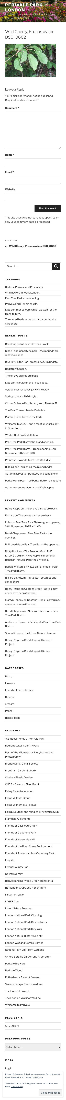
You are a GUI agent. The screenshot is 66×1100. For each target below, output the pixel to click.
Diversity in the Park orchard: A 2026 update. (31, 361)
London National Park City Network (26, 922)
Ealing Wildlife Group (17, 798)
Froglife (9, 860)
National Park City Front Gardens (24, 949)
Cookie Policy (17, 1086)
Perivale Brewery (15, 963)
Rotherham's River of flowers (22, 977)
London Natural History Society (23, 935)
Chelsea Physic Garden (19, 777)
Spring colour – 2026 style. (21, 396)
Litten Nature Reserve (18, 908)
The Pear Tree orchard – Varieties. (25, 410)
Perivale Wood (13, 970)
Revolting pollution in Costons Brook (27, 344)
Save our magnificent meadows (24, 984)
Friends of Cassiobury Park (21, 825)
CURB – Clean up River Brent (22, 784)
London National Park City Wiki (23, 929)
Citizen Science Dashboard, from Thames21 (31, 403)
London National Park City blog (23, 915)
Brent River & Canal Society (21, 763)
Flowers (10, 683)
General (10, 697)
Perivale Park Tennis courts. (21, 303)
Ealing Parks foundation (19, 791)
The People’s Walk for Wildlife (23, 998)
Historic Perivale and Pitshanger (24, 287)
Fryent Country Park (17, 867)
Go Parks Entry (14, 873)
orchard (9, 704)
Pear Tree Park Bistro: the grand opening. (29, 442)
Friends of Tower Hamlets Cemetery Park (29, 853)
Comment (12, 108)
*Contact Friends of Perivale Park (24, 738)
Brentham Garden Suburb (20, 770)
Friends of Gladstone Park (20, 832)
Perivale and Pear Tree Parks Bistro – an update (33, 480)
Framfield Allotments (17, 818)
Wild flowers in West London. (22, 292)
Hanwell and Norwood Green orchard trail (29, 880)
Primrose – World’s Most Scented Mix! (28, 460)
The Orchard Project (17, 991)
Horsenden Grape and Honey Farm (25, 887)
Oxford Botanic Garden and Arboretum (28, 956)
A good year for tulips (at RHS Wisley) (27, 389)
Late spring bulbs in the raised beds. (26, 382)
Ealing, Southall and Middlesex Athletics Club (32, 811)
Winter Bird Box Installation (21, 435)
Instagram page (14, 894)
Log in (8, 1068)
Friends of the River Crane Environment (28, 846)
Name (9, 154)
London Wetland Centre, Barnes (24, 942)
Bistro (8, 676)
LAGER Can (12, 901)
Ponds (9, 710)
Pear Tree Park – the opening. (41, 544)
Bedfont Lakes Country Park (22, 745)
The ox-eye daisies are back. (21, 375)
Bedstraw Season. (16, 368)
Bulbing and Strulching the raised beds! (28, 466)
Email (9, 172)
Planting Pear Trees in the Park (23, 417)
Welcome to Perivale (17, 1004)
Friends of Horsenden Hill (20, 839)
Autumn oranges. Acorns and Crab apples (29, 487)
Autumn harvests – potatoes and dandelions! (31, 473)
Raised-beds (12, 717)
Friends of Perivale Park (19, 690)
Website (10, 189)
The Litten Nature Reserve (40, 633)
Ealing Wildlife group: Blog (20, 804)
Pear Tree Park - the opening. (22, 298)
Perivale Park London (24, 7)
